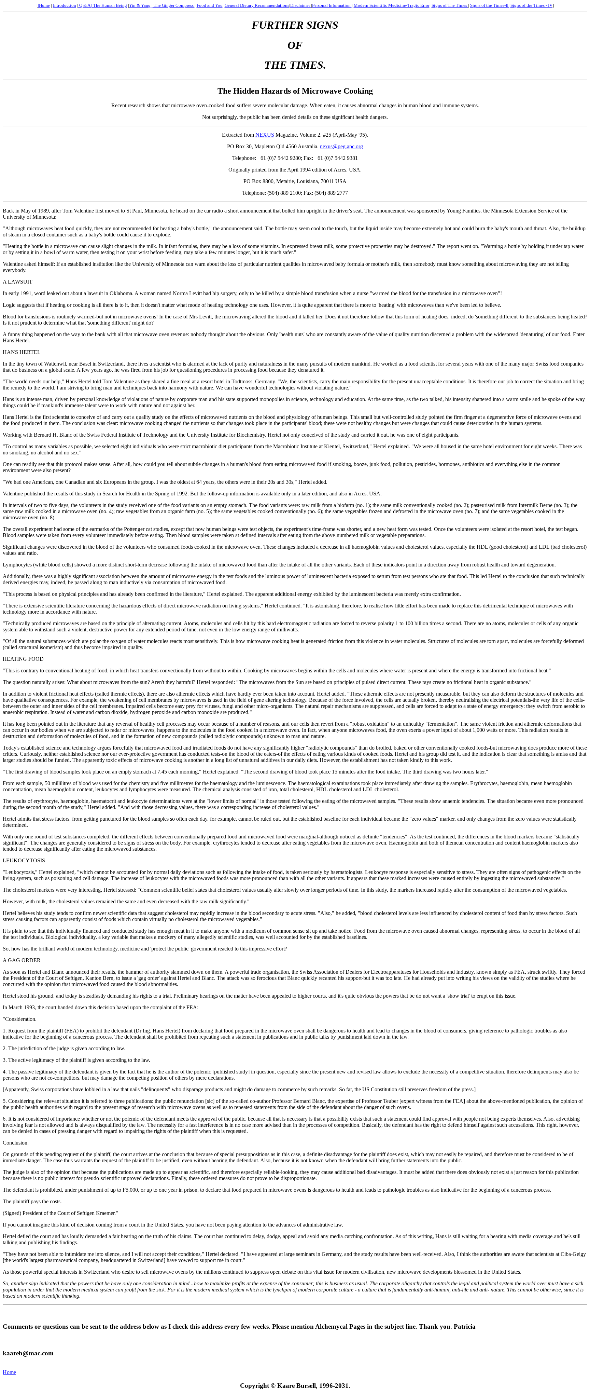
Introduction (64, 5)
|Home (44, 5)
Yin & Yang (140, 5)
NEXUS (264, 135)
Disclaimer (300, 5)
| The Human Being (109, 5)
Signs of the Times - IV (531, 5)
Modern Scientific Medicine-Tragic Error (392, 5)
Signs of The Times (450, 5)
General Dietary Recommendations (257, 5)
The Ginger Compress (174, 5)
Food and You (210, 5)
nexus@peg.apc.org (341, 146)
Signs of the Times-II (489, 5)
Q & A (84, 5)
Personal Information (332, 5)
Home (9, 1372)
